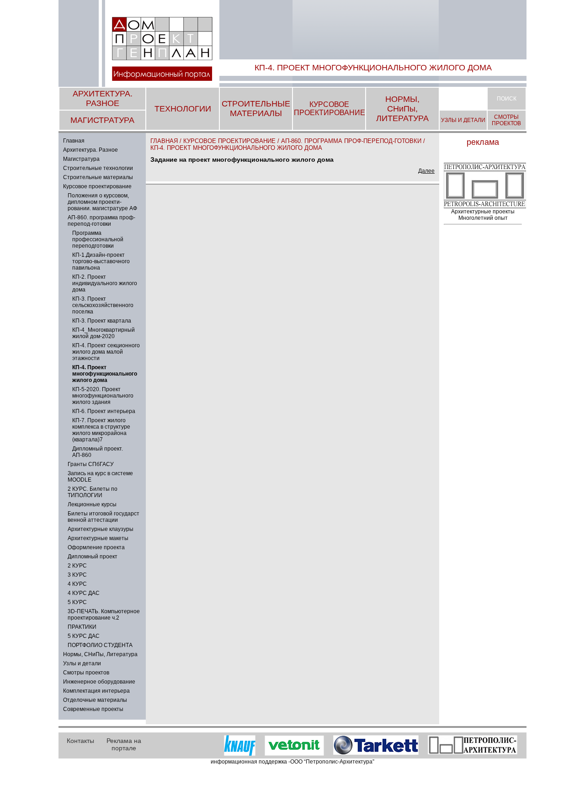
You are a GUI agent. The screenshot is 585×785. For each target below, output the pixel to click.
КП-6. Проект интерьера (103, 411)
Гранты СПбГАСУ (91, 464)
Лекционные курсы (92, 504)
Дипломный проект (92, 556)
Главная (74, 141)
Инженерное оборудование (99, 682)
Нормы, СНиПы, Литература (100, 654)
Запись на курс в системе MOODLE (100, 476)
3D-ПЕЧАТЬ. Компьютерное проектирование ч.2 (104, 614)
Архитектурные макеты (98, 538)
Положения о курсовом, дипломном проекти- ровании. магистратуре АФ (102, 202)
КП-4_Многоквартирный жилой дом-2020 (103, 333)
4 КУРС (77, 584)
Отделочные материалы (95, 700)
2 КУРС (77, 565)
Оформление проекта (96, 547)
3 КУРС (77, 575)
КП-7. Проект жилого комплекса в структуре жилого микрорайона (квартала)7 (101, 430)
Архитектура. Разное (90, 150)
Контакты (80, 740)
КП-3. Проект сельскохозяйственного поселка (102, 305)
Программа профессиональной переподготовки (97, 239)
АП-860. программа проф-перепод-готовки (101, 220)
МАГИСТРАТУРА (102, 120)
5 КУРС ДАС (84, 636)
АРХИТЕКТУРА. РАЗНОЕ (103, 98)
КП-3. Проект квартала (101, 321)
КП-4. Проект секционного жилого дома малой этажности (106, 351)
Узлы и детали (82, 663)
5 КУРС (77, 602)
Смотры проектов (86, 672)
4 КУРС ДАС (84, 593)
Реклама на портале (123, 744)
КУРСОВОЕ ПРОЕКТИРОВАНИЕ (329, 109)
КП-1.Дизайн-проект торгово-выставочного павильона (101, 261)
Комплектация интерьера (96, 691)
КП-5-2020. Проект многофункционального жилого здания (102, 395)
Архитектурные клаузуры (100, 529)
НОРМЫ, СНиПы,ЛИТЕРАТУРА (402, 109)
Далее (426, 171)
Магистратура (81, 159)
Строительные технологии (98, 168)
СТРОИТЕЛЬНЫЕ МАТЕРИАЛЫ (256, 108)
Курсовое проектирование (97, 186)
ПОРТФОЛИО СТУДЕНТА (100, 645)
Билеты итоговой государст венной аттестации (103, 516)
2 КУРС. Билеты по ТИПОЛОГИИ (92, 492)
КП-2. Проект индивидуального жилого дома (104, 283)
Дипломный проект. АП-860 (97, 452)
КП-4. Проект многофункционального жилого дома (236, 147)
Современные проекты (93, 709)
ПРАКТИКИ (82, 627)
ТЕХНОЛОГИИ (182, 108)
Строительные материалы (98, 177)
